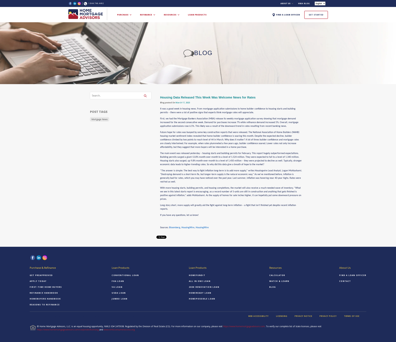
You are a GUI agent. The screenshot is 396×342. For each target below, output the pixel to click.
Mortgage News (99, 119)
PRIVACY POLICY (328, 316)
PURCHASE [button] (123, 14)
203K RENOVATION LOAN (204, 287)
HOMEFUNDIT (197, 275)
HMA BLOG (304, 3)
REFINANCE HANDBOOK (44, 293)
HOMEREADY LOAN (200, 293)
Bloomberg (174, 227)
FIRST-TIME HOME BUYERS (46, 287)
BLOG (272, 287)
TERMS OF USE (351, 316)
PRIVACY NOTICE (303, 316)
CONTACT (345, 281)
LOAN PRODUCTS (197, 14)
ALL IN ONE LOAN (200, 281)
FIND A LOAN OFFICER (352, 275)
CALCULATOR (277, 275)
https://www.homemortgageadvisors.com (244, 326)
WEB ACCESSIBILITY (258, 316)
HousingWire (187, 227)
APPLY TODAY (38, 281)
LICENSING (281, 316)
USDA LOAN (119, 293)
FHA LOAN (118, 281)
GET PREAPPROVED (41, 275)
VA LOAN (117, 287)
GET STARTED (316, 14)
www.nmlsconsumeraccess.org (119, 329)
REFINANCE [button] (146, 14)
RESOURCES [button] (170, 14)
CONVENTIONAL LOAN (125, 275)
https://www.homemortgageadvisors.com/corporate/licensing (68, 329)
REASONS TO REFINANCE (45, 304)
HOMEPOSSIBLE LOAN (202, 298)
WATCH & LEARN (279, 281)
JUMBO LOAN (119, 298)
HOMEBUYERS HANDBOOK (45, 298)
